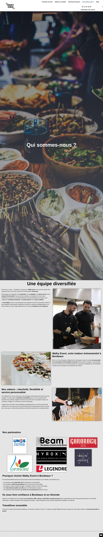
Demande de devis (47, 1)
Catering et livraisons (74, 1)
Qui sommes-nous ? (88, 1)
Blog (97, 1)
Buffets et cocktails (60, 1)
